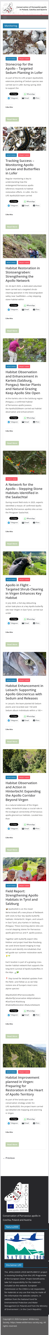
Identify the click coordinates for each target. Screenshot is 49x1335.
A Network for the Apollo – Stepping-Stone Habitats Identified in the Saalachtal (24, 490)
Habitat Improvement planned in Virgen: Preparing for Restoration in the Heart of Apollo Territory (24, 1085)
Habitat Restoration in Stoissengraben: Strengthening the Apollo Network (23, 274)
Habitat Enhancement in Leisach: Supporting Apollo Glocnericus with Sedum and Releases (24, 692)
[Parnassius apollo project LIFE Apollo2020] (24, 3)
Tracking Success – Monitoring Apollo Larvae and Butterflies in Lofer (23, 166)
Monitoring (11, 59)
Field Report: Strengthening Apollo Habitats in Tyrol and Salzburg (22, 897)
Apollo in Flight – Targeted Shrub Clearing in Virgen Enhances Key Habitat (24, 591)
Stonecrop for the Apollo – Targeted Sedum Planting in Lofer (24, 68)
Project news (24, 59)
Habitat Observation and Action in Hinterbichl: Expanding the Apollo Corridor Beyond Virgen (23, 791)
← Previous (9, 1157)
